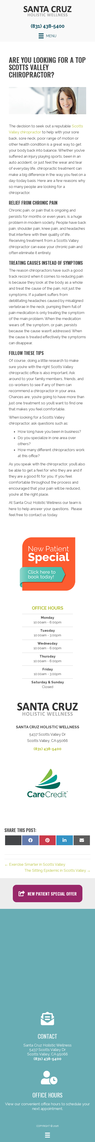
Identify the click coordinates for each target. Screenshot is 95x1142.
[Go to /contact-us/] (47, 1037)
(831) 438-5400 (48, 26)
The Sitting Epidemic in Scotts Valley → (57, 870)
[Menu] (47, 1135)
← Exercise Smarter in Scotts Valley (34, 864)
